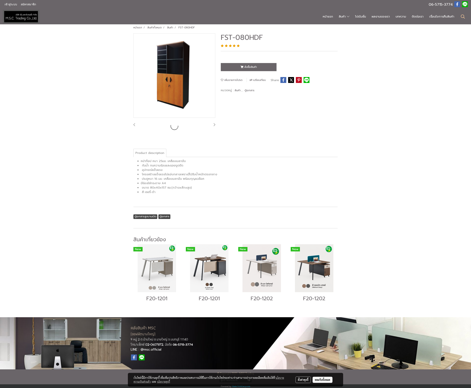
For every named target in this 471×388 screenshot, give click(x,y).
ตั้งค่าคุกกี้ (303, 379)
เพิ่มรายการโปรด (232, 80)
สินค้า (343, 16)
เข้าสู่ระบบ (11, 4)
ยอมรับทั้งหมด (322, 379)
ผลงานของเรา (381, 16)
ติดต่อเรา (418, 16)
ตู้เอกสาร (249, 90)
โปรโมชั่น (360, 16)
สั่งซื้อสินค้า (250, 67)
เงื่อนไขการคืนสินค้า (441, 16)
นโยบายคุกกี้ (163, 381)
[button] (463, 16)
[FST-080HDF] (174, 76)
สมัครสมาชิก (28, 4)
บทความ (401, 16)
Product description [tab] (149, 153)
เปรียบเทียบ (259, 80)
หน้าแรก (328, 16)
